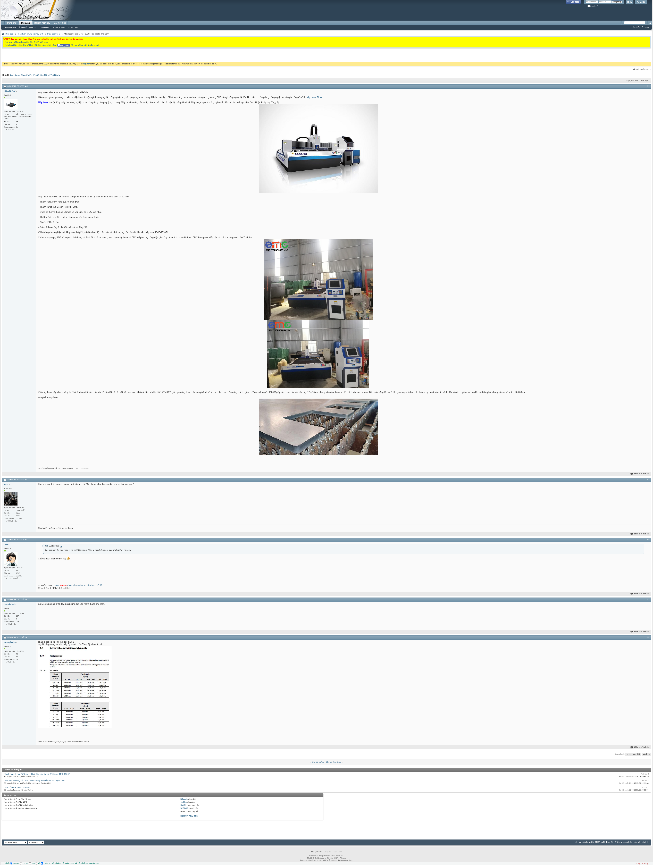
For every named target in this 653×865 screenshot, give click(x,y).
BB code (184, 799)
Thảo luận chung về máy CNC (30, 34)
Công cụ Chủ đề (631, 81)
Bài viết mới (22, 27)
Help (629, 2)
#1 (648, 86)
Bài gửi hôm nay (42, 23)
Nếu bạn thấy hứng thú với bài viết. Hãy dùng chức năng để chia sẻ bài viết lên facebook (52, 45)
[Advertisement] (283, 56)
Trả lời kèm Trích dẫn (641, 474)
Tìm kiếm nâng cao (641, 27)
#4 (648, 599)
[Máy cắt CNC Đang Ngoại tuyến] (11, 104)
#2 (648, 479)
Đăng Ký (641, 2)
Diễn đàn (25, 23)
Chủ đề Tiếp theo (333, 762)
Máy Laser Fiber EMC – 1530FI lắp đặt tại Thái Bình (35, 75)
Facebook (80, 585)
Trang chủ (11, 23)
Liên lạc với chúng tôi (584, 842)
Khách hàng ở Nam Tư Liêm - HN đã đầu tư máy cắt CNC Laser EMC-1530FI (37, 774)
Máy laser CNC (53, 34)
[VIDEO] (184, 808)
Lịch (36, 27)
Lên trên (646, 754)
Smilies (183, 802)
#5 (648, 637)
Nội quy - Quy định (189, 816)
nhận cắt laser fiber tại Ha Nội (17, 787)
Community (44, 27)
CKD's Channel (64, 585)
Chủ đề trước (318, 762)
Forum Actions (59, 27)
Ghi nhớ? (594, 6)
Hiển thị (644, 81)
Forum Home (10, 27)
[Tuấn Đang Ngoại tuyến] (11, 499)
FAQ (31, 27)
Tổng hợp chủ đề (94, 585)
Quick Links (73, 27)
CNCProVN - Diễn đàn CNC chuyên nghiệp (613, 842)
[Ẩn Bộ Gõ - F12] (641, 864)
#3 (648, 539)
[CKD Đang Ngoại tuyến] (11, 559)
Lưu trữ (637, 842)
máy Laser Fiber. (314, 97)
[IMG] (183, 805)
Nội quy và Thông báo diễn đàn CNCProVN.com (26, 42)
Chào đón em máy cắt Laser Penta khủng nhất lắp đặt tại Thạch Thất (34, 781)
